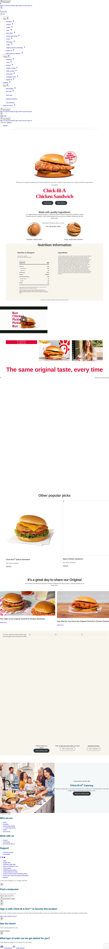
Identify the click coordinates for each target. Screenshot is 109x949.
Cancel (2, 931)
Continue (7, 931)
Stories (5, 830)
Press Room (6, 831)
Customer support (8, 852)
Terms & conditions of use (10, 866)
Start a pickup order (67, 749)
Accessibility (6, 854)
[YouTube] (4, 857)
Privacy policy (7, 868)
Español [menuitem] (5, 125)
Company (6, 824)
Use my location (6, 898)
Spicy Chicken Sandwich (73, 559)
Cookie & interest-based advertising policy (15, 874)
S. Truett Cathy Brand (9, 828)
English (9, 122)
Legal (4, 861)
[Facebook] (3, 857)
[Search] (1, 8)
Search (13, 898)
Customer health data (9, 864)
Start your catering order (82, 793)
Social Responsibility (9, 826)
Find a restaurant (94, 749)
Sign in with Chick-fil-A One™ (8, 916)
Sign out (29, 5)
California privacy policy (10, 870)
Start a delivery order (41, 750)
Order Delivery (20, 948)
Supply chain (6, 862)
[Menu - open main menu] (0, 10)
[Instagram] (1, 857)
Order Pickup (8, 948)
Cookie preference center (10, 872)
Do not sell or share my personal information (16, 875)
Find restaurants (6, 2)
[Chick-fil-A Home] (3, 12)
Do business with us (9, 844)
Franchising (6, 842)
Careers (5, 840)
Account (24, 5)
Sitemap (5, 877)
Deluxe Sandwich (18, 559)
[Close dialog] (1, 884)
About (4, 822)
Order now (3, 116)
